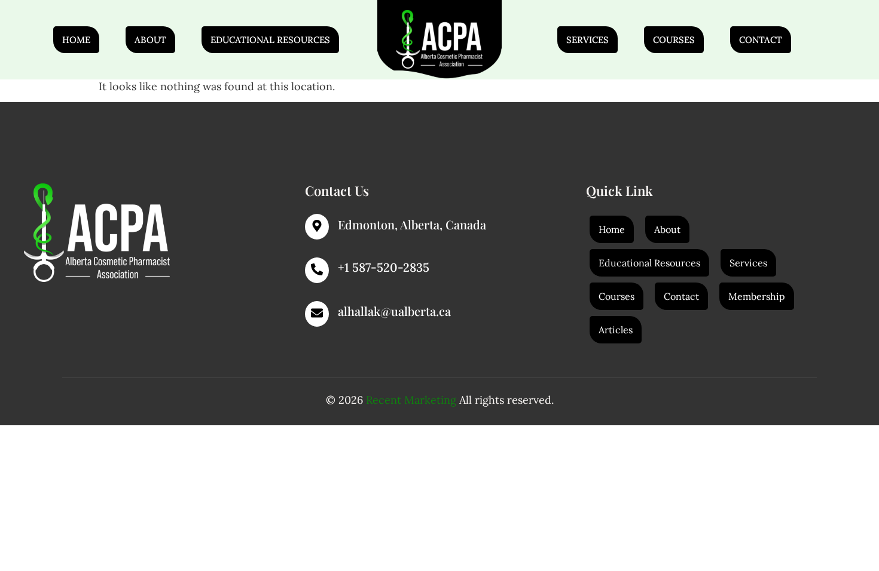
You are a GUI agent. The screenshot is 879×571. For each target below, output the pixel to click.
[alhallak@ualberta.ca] (317, 314)
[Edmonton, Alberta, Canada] (317, 227)
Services (587, 39)
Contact (760, 39)
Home (76, 39)
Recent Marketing (411, 400)
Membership (756, 296)
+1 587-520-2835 (383, 267)
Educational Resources (270, 39)
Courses (674, 39)
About (150, 39)
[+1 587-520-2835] (317, 270)
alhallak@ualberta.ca (394, 311)
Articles (616, 330)
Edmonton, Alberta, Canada (412, 224)
